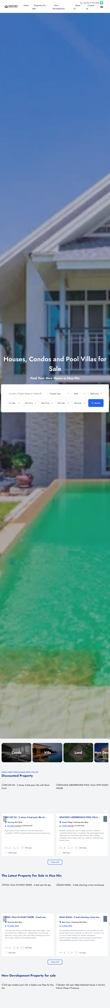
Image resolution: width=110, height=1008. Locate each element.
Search (97, 403)
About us (77, 7)
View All (55, 862)
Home (26, 5)
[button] (105, 819)
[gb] (102, 7)
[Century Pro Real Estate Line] (101, 3)
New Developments (59, 7)
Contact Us (90, 7)
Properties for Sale (39, 7)
